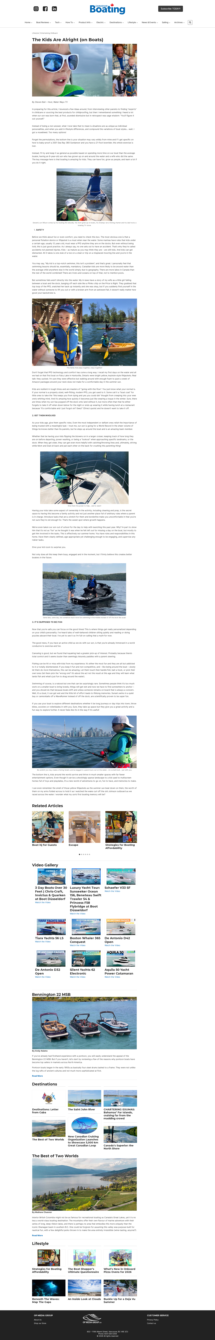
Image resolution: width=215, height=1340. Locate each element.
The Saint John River (81, 1109)
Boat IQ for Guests (44, 844)
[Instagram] (36, 9)
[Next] (133, 832)
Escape (73, 844)
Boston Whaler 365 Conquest (85, 940)
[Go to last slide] (36, 832)
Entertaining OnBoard (48, 33)
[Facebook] (45, 9)
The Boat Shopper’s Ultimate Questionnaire (83, 1270)
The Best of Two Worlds (48, 1139)
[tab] (79, 854)
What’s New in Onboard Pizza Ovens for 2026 (119, 1270)
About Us (37, 1320)
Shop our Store (40, 1323)
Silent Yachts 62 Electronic (82, 971)
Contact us (151, 1323)
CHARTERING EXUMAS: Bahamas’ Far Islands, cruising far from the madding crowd (119, 1114)
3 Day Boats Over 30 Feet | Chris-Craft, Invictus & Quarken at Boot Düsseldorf (51, 893)
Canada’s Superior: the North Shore (119, 1147)
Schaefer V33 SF (117, 888)
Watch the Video (43, 902)
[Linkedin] (54, 9)
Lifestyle (35, 33)
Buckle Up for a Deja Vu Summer (119, 1301)
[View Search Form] (190, 22)
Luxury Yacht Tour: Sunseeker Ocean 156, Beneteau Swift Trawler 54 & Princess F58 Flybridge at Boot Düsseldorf (85, 899)
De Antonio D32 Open (47, 971)
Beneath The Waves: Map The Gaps (45, 1301)
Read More (37, 1076)
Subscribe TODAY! (170, 8)
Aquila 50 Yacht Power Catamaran (119, 971)
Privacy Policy (153, 1320)
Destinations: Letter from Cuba (45, 1111)
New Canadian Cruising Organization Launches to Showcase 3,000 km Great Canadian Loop (83, 1141)
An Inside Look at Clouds (84, 1299)
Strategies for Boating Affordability (120, 846)
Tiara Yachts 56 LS (49, 938)
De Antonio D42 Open (117, 940)
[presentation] (48, 827)
